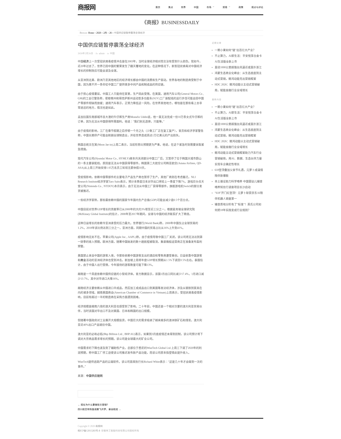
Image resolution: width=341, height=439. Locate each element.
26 (110, 33)
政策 (241, 7)
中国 (196, 7)
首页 (158, 7)
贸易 (225, 7)
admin (102, 53)
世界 (183, 7)
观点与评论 (257, 7)
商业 (83, 260)
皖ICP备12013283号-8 (89, 431)
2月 (105, 33)
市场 (209, 7)
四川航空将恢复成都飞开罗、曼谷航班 (98, 409)
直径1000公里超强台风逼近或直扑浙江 (238, 67)
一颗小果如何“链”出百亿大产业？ (235, 50)
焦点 (170, 7)
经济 (86, 61)
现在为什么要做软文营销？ (95, 405)
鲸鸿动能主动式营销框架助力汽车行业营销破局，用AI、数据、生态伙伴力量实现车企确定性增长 (238, 158)
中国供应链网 (94, 375)
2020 (98, 33)
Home (91, 33)
